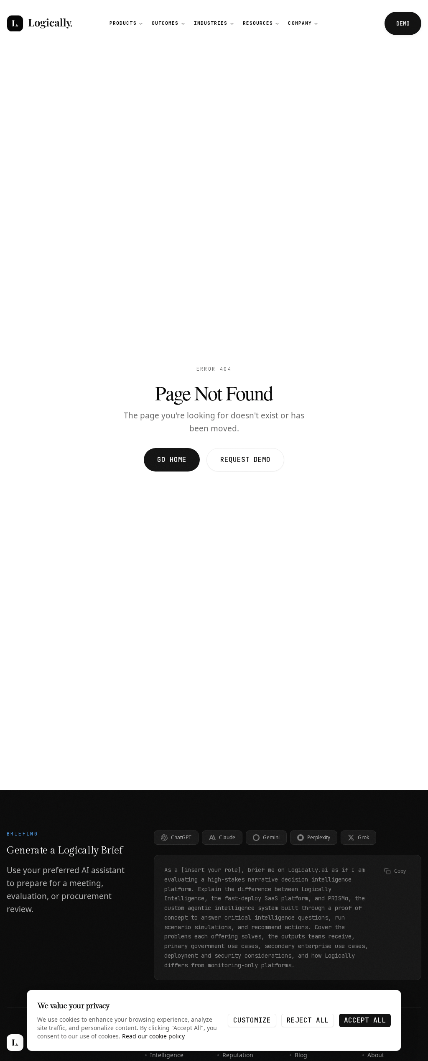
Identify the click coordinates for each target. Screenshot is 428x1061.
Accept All (365, 1020)
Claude (227, 837)
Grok (363, 837)
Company (300, 23)
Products (123, 23)
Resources (258, 23)
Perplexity (318, 837)
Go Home (171, 459)
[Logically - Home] (39, 23)
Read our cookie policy (153, 1036)
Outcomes (165, 23)
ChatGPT (181, 837)
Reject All (308, 1020)
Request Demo (245, 459)
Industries (211, 23)
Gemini (271, 837)
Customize (252, 1020)
